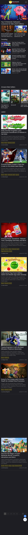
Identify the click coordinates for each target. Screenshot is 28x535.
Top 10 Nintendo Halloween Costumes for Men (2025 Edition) (12, 23)
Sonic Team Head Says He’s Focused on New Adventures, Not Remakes (19, 35)
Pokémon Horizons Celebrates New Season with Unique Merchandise (19, 64)
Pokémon (7, 357)
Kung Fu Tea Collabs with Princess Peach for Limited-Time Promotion (13, 380)
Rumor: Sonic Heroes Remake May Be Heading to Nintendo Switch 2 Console (19, 70)
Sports (17, 174)
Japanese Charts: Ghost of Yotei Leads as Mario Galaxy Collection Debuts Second (19, 50)
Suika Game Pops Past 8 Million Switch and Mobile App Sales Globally (13, 274)
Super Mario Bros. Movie (6, 251)
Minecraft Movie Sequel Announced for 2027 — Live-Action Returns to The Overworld (7, 35)
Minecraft (13, 105)
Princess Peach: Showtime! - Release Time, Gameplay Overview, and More (13, 239)
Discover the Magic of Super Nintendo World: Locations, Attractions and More (10, 455)
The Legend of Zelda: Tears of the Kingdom (5, 106)
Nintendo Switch (11, 142)
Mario (2, 174)
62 (23, 514)
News (6, 142)
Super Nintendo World (16, 465)
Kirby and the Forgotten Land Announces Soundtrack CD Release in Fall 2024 (13, 132)
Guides (2, 249)
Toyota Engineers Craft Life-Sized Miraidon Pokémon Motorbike (12, 348)
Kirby (2, 142)
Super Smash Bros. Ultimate (24, 105)
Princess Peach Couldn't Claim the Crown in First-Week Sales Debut (12, 165)
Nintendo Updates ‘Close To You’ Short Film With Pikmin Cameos (19, 57)
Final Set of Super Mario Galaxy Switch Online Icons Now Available (18, 44)
